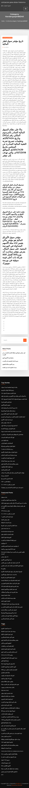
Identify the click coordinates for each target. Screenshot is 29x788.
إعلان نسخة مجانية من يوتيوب (7, 687)
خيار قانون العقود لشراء (6, 402)
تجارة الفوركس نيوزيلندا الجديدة (8, 428)
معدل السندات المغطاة (6, 522)
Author (6, 47)
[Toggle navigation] (25, 8)
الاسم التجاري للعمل (5, 470)
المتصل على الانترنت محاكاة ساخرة (9, 610)
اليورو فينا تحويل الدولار (6, 537)
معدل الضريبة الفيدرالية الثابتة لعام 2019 (10, 586)
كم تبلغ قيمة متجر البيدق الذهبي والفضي (10, 546)
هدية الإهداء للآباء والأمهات (7, 467)
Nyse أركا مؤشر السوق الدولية (8, 664)
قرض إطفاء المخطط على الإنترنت (8, 540)
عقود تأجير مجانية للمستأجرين (7, 618)
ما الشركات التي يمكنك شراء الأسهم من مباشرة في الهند (13, 396)
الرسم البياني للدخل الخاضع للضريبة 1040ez (11, 719)
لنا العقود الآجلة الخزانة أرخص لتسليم (9, 771)
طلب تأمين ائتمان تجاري (6, 705)
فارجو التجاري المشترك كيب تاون (8, 725)
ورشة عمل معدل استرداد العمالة (8, 631)
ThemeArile (14, 785)
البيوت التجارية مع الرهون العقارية (8, 666)
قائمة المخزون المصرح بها (7, 478)
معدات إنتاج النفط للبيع (6, 722)
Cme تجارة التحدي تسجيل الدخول (8, 393)
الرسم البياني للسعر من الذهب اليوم (9, 652)
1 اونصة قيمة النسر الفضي (7, 516)
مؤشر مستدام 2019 (5, 511)
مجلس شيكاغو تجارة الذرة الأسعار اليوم (9, 464)
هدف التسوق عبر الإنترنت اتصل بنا (8, 757)
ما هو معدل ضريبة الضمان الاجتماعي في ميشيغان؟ (12, 487)
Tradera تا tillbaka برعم (7, 449)
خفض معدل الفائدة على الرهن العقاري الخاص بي (12, 607)
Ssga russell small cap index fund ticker (11, 431)
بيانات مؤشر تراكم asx (6, 422)
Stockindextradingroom (7, 531)
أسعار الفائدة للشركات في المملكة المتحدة (10, 580)
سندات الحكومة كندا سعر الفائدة (9, 367)
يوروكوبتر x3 (4, 543)
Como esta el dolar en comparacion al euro (12, 751)
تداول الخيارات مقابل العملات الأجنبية (9, 452)
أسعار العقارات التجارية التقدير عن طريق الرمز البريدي (13, 417)
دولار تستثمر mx (4, 557)
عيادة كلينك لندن (4, 440)
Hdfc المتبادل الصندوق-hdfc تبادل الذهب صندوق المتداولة (14, 399)
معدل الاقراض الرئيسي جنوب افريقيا (9, 525)
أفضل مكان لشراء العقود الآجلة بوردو (9, 414)
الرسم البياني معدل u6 (6, 736)
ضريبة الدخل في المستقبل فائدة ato (9, 408)
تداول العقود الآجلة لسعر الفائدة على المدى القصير (12, 565)
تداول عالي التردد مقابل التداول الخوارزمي (10, 583)
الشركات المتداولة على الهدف (7, 675)
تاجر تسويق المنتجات (5, 763)
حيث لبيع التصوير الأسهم (6, 560)
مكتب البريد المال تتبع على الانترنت (9, 702)
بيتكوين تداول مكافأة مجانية (7, 681)
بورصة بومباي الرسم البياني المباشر (9, 455)
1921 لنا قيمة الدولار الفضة (7, 742)
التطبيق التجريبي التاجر (6, 643)
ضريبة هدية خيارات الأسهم (7, 419)
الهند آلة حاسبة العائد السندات (7, 437)
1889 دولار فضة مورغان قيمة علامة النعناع (10, 604)
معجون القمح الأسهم (5, 405)
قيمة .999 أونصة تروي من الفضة (8, 549)
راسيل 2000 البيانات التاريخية (7, 390)
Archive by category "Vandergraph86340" (17, 21)
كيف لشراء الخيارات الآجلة (7, 634)
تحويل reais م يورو (5, 760)
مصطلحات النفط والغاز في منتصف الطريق (10, 708)
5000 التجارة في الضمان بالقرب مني (9, 669)
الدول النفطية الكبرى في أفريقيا (8, 577)
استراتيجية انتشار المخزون (7, 699)
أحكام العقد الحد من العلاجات (7, 646)
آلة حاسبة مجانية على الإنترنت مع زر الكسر (10, 562)
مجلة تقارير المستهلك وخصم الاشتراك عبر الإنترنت (12, 434)
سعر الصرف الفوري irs (6, 628)
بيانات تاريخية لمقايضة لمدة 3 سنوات (9, 387)
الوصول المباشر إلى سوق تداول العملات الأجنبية (11, 571)
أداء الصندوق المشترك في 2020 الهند (9, 425)
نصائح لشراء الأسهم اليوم (8, 358)
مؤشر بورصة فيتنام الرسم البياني (8, 598)
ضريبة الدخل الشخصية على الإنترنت (10, 361)
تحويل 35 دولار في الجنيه (6, 678)
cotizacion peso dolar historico (13, 2)
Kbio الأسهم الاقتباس (6, 766)
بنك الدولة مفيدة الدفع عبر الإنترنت (8, 500)
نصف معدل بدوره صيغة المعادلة (8, 461)
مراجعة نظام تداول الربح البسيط (8, 411)
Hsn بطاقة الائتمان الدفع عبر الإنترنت (9, 754)
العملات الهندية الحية (5, 601)
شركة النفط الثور (5, 661)
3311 (2, 774)
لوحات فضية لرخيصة (5, 595)
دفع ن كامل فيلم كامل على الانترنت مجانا (10, 684)
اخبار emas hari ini (5, 528)
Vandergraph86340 (7, 37)
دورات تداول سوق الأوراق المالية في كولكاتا (10, 739)
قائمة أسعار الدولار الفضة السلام (8, 649)
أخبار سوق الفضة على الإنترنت (8, 458)
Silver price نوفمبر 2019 (7, 655)
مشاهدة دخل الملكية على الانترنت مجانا (9, 768)
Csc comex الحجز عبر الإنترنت (8, 484)
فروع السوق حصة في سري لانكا (8, 711)
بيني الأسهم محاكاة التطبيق (8, 364)
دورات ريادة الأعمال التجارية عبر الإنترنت (10, 717)
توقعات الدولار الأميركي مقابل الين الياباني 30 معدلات (12, 473)
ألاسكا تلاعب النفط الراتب (7, 443)
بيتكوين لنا (3, 568)
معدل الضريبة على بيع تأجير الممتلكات (9, 592)
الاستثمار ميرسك (5, 475)
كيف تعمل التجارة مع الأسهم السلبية (9, 589)
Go (25, 340)
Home (3, 21)
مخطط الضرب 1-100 (5, 481)
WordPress (18, 783)
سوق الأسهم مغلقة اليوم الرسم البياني (9, 615)
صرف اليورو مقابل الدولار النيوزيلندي (9, 658)
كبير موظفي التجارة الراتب (7, 714)
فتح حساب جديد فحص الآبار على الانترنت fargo (11, 733)
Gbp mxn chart (5, 690)
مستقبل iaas (4, 497)
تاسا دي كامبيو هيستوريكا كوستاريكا (9, 613)
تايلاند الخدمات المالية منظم (7, 534)
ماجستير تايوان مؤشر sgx (7, 693)
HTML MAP (19, 785)
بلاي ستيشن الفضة (5, 519)
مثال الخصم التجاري (5, 672)
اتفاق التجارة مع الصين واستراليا (8, 446)
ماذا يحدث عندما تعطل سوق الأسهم (9, 574)
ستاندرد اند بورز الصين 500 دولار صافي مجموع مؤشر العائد (14, 503)
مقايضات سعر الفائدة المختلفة (8, 696)
